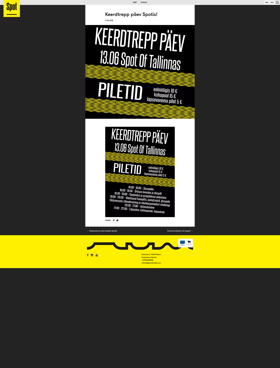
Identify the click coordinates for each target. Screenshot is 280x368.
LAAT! (135, 2)
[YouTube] (97, 255)
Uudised (144, 2)
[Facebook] (87, 255)
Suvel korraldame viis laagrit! (179, 231)
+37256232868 (147, 260)
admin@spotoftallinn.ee (151, 263)
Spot (12, 8)
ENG (267, 3)
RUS (272, 3)
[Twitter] (92, 255)
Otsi (277, 2)
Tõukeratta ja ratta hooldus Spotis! (103, 231)
